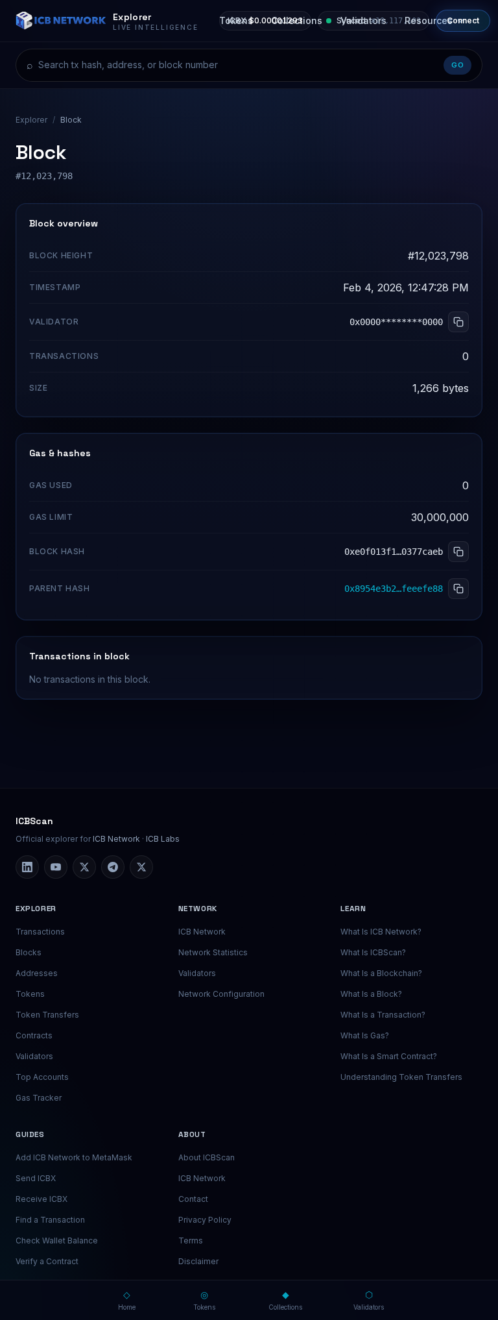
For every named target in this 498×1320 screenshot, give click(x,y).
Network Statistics (213, 952)
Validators (34, 1056)
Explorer (31, 120)
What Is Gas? (364, 1035)
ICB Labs (163, 839)
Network (197, 908)
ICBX (265, 20)
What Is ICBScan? (373, 952)
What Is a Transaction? (382, 1015)
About (192, 1134)
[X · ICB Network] (141, 867)
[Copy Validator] (458, 322)
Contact (193, 1199)
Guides (30, 1134)
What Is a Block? (371, 994)
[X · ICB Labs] (84, 867)
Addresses (37, 973)
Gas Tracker (39, 1098)
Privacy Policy (204, 1220)
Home (127, 1300)
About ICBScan (206, 1157)
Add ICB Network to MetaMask (74, 1157)
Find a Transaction (50, 1220)
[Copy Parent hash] (458, 588)
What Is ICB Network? (380, 931)
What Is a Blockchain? (381, 973)
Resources (429, 20)
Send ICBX (36, 1178)
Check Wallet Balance (57, 1240)
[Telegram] (112, 867)
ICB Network (116, 839)
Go (457, 64)
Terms (190, 1240)
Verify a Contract (47, 1261)
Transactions (40, 931)
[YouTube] (55, 867)
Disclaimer (198, 1261)
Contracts (34, 1035)
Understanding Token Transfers (401, 1077)
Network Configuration (221, 994)
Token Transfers (47, 1015)
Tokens (30, 994)
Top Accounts (42, 1077)
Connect (463, 20)
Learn (353, 908)
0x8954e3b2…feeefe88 (393, 588)
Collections (285, 1300)
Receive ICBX (41, 1199)
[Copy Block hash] (458, 551)
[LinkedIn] (27, 867)
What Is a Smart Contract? (388, 1056)
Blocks (29, 952)
